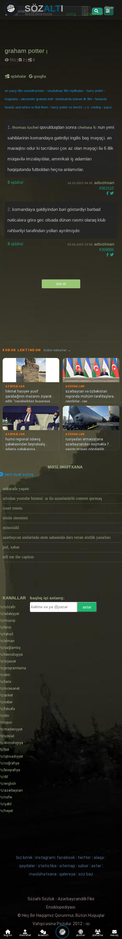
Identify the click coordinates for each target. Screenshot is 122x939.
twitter (84, 857)
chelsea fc (87, 127)
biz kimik (24, 857)
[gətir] (97, 11)
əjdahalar (18, 76)
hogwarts (11, 99)
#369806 (106, 250)
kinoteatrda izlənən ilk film (74, 99)
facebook (66, 857)
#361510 (106, 188)
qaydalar (27, 865)
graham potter (25, 50)
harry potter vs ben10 (66, 107)
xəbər (83, 865)
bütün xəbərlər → (57, 350)
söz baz (85, 874)
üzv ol (61, 284)
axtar (87, 607)
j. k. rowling (93, 107)
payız (108, 107)
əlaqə (99, 857)
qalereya (67, 874)
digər (109, 7)
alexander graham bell (37, 99)
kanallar (14, 597)
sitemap (67, 865)
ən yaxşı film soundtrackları (24, 90)
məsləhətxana (65, 467)
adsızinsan (104, 182)
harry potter (94, 90)
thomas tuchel (25, 127)
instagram (45, 857)
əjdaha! (15, 182)
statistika (47, 865)
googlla (39, 76)
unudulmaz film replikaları (65, 90)
